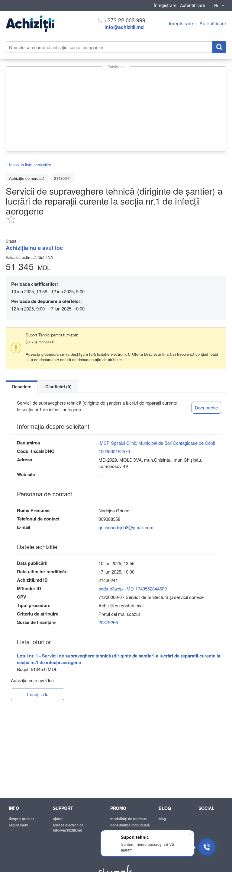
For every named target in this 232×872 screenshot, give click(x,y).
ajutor (58, 818)
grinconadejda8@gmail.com (125, 527)
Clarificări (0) (58, 386)
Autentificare (192, 5)
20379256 (108, 622)
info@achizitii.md (124, 27)
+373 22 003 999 (124, 20)
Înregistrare (165, 5)
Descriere (21, 386)
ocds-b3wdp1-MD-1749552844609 (132, 588)
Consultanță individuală (130, 825)
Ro (217, 5)
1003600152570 (114, 451)
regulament (18, 825)
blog (162, 818)
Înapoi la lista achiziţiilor (30, 164)
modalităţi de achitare (128, 818)
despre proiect (21, 818)
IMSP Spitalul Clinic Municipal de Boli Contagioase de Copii (156, 443)
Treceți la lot (38, 694)
